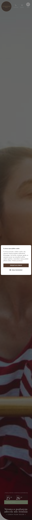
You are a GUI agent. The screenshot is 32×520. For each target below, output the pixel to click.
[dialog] (16, 260)
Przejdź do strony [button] (16, 265)
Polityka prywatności (17, 260)
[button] (16, 270)
